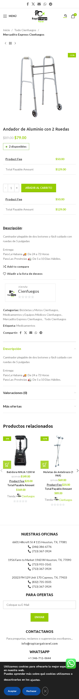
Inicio (6, 30)
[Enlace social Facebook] (27, 4)
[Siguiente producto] (15, 43)
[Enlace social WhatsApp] (45, 4)
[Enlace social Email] (39, 4)
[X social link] (33, 4)
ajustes (35, 680)
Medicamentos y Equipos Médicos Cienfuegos (32, 314)
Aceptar (12, 691)
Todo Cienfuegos (25, 30)
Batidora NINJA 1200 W (21, 472)
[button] (7, 465)
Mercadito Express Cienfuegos (23, 34)
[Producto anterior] (5, 43)
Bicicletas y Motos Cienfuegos (39, 310)
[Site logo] (39, 15)
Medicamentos (25, 325)
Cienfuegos (28, 291)
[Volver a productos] (10, 43)
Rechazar (31, 691)
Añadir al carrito (38, 187)
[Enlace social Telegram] (50, 4)
